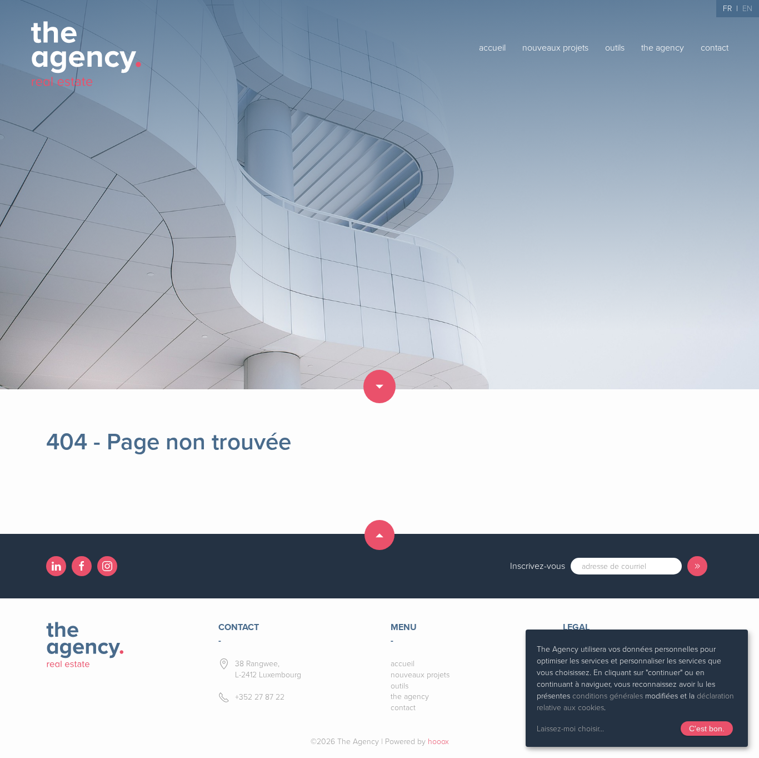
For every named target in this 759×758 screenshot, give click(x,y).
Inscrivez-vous (537, 566)
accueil (492, 47)
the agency (662, 47)
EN (747, 8)
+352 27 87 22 (259, 697)
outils (615, 47)
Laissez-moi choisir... (570, 729)
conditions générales (607, 696)
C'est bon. (707, 728)
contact (714, 47)
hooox (438, 741)
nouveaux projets (555, 47)
